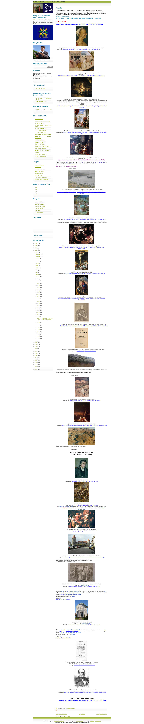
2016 (36, 353)
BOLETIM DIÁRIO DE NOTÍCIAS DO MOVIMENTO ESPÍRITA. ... (45, 319)
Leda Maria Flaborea (39, 169)
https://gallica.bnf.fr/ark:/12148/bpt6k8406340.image (84, 665)
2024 (36, 248)
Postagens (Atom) (66, 716)
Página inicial (82, 714)
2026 (36, 243)
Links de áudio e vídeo (40, 88)
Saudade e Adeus (39, 119)
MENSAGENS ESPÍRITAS (41, 154)
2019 (36, 346)
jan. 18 (38, 303)
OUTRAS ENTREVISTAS (40, 101)
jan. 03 (38, 336)
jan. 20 (38, 298)
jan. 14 (38, 310)
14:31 (68, 708)
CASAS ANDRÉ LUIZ (40, 144)
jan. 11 (38, 316)
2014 (36, 357)
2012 (36, 362)
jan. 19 (38, 301)
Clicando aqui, (36, 20)
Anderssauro (98, 721)
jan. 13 (38, 312)
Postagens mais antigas (101, 714)
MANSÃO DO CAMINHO (40, 156)
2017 (36, 351)
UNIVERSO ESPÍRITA (40, 123)
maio (37, 270)
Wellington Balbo (39, 175)
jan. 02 (38, 338)
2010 (36, 189)
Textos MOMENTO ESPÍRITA (41, 179)
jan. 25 (38, 292)
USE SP (37, 152)
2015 (36, 355)
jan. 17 (38, 305)
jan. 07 (38, 327)
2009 (36, 191)
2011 (36, 187)
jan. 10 (38, 322)
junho (37, 267)
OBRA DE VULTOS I (39, 202)
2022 (36, 252)
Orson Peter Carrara (39, 171)
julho (37, 265)
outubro (37, 258)
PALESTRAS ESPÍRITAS (40, 128)
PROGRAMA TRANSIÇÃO (41, 148)
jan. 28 (38, 285)
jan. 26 (38, 289)
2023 (36, 250)
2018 (36, 348)
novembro (38, 256)
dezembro (38, 254)
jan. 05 (38, 331)
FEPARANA (37, 210)
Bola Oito (92, 721)
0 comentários (72, 708)
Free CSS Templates (59, 721)
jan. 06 (38, 329)
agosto (37, 263)
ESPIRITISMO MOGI (39, 208)
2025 (36, 245)
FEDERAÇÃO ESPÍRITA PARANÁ (42, 150)
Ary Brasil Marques (39, 165)
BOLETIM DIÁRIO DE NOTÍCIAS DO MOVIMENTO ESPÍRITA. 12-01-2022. (78, 18)
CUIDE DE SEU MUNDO (40, 132)
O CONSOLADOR (39, 212)
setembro (38, 261)
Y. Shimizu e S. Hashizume (41, 177)
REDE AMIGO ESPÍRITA (40, 142)
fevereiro (38, 276)
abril (37, 272)
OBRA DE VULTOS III (40, 206)
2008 (36, 194)
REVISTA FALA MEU (39, 140)
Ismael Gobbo (38, 167)
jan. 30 (38, 283)
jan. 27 (38, 287)
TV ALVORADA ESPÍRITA (40, 130)
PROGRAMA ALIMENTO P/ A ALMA (43, 134)
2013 (36, 360)
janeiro (37, 279)
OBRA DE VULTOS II (39, 204)
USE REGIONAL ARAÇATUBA (42, 146)
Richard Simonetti (39, 173)
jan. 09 (38, 325)
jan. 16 (38, 307)
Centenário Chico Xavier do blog (42, 121)
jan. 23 (38, 294)
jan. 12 (38, 314)
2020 (36, 344)
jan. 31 (38, 280)
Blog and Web (79, 721)
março (37, 274)
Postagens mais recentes (61, 714)
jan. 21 (38, 296)
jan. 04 (38, 334)
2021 (36, 342)
